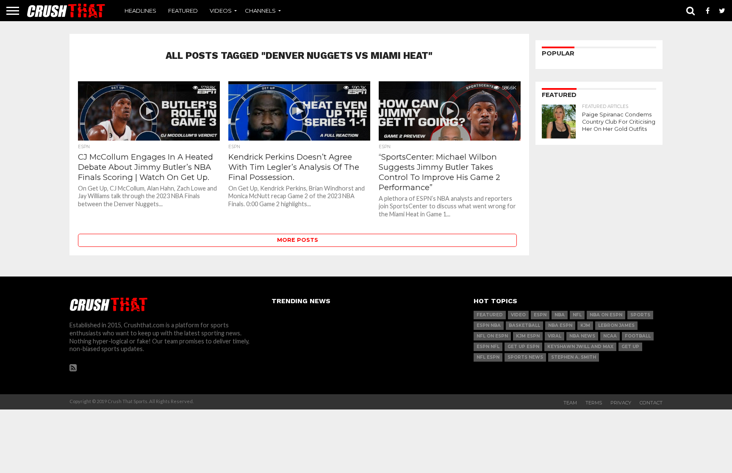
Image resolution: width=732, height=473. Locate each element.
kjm (585, 325)
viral (554, 336)
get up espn (523, 346)
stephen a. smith (573, 357)
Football (638, 336)
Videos (221, 10)
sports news (525, 357)
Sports (640, 315)
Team (570, 403)
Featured (183, 10)
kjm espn (528, 336)
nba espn (560, 325)
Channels (260, 10)
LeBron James (616, 325)
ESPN (540, 315)
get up (630, 346)
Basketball (524, 325)
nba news (582, 336)
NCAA (610, 336)
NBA (560, 315)
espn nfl (488, 346)
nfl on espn (492, 336)
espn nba (489, 325)
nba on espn (606, 315)
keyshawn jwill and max (580, 346)
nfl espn (488, 357)
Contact (651, 403)
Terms (593, 403)
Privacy (620, 403)
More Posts (297, 240)
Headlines (140, 10)
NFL (577, 315)
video (518, 315)
